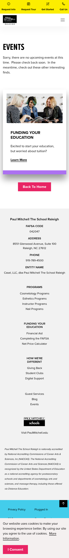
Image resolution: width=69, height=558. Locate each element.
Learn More (19, 160)
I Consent (15, 549)
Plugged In (41, 509)
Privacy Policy (17, 509)
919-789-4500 (34, 260)
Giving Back (34, 368)
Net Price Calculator (34, 343)
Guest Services (34, 394)
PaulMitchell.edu (37, 432)
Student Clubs (34, 373)
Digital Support (34, 378)
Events (34, 404)
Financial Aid (34, 333)
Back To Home (34, 187)
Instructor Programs (34, 304)
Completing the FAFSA (34, 338)
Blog (34, 399)
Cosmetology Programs (34, 293)
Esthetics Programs (35, 298)
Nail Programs (34, 309)
